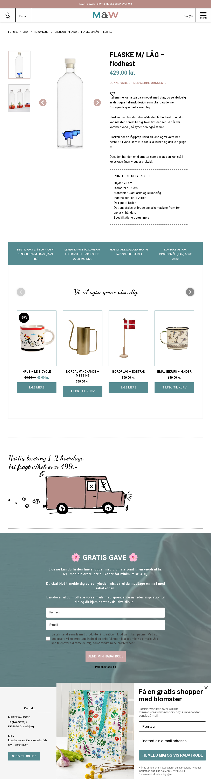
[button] (111, 92)
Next (97, 103)
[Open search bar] (8, 14)
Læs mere (143, 218)
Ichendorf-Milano (65, 32)
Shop (26, 32)
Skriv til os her (24, 756)
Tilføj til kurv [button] (82, 391)
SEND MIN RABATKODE (106, 656)
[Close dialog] (206, 687)
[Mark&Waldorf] (106, 15)
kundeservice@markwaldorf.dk (27, 740)
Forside (13, 32)
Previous (43, 103)
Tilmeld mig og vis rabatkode (172, 755)
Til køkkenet (42, 32)
